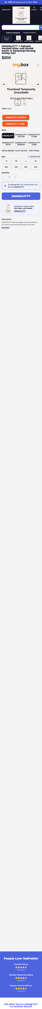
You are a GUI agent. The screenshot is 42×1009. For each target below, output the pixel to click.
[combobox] (20, 27)
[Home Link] (21, 15)
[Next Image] (38, 84)
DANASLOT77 (21, 196)
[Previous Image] (4, 84)
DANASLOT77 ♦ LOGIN (15, 124)
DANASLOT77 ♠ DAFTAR (16, 117)
